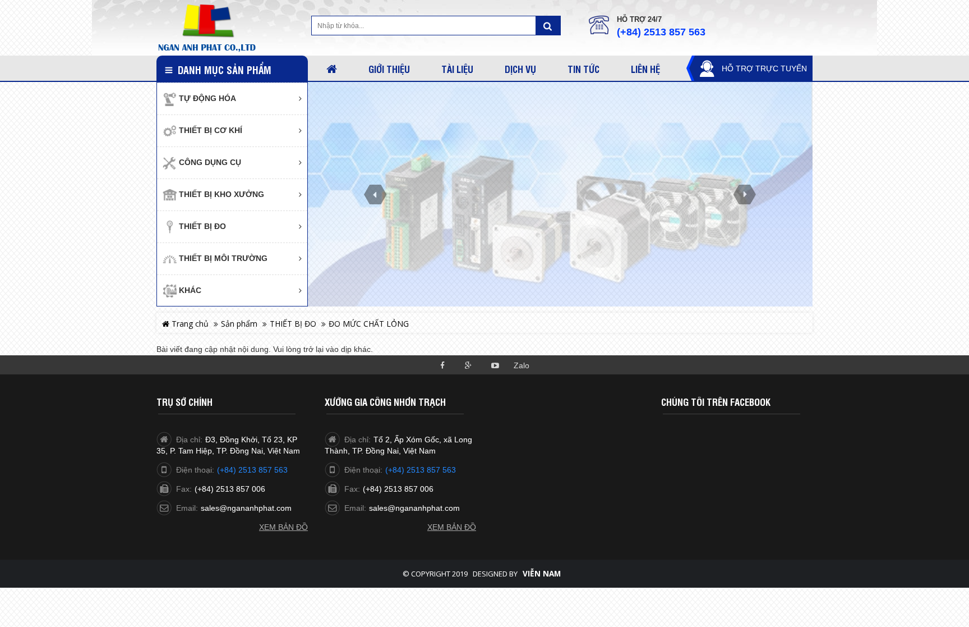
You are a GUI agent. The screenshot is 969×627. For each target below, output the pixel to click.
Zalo (521, 365)
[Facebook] (442, 364)
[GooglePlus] (468, 364)
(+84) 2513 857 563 (661, 32)
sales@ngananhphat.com (246, 508)
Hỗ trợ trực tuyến (764, 68)
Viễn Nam (542, 574)
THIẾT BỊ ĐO (293, 323)
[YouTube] (495, 364)
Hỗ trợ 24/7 (639, 19)
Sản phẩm (239, 323)
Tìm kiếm (548, 25)
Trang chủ (189, 323)
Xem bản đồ (283, 527)
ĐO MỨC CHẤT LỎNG (369, 323)
